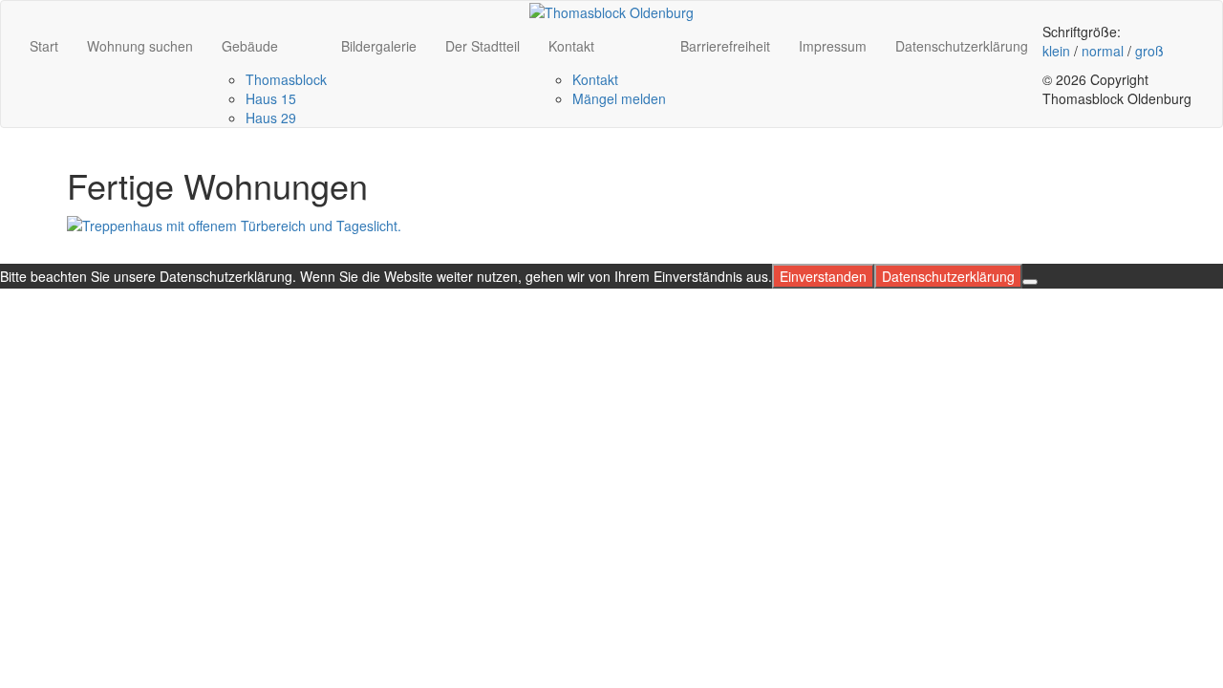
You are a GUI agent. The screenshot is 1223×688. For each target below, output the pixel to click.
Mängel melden (619, 98)
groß (1149, 50)
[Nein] (1030, 282)
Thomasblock (286, 79)
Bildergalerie (379, 45)
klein (1056, 50)
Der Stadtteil (482, 45)
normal (1103, 50)
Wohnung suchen (140, 45)
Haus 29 (271, 117)
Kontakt (571, 45)
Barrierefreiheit (725, 45)
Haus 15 (271, 98)
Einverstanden (823, 276)
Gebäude (250, 45)
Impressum (833, 45)
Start (44, 45)
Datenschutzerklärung (961, 45)
